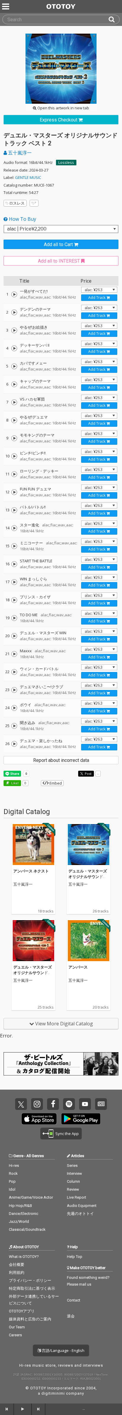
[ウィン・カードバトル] (14, 672)
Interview (74, 1173)
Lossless (66, 162)
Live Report (76, 1197)
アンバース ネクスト (31, 871)
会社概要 (16, 1264)
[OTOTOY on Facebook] (53, 1104)
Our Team (17, 1327)
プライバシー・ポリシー (30, 1280)
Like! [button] (14, 783)
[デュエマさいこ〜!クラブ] (14, 690)
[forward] (39, 1409)
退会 (71, 1316)
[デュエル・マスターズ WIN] (14, 636)
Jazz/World (19, 1221)
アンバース (78, 967)
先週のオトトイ (80, 1213)
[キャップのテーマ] (14, 384)
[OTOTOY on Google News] (101, 1104)
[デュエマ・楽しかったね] (14, 744)
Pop (12, 1181)
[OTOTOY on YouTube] (85, 1104)
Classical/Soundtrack (27, 1229)
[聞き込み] (14, 726)
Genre (18, 1156)
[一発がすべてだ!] (14, 294)
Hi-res (14, 1165)
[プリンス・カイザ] (14, 600)
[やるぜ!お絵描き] (14, 330)
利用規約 (16, 1272)
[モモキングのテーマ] (14, 438)
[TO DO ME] (14, 618)
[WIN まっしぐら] (14, 582)
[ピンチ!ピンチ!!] (14, 456)
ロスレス (17, 203)
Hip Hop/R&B (20, 1205)
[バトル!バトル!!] (14, 510)
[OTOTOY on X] (21, 1104)
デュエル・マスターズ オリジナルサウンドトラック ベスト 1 (32, 972)
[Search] (114, 19)
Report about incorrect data (61, 760)
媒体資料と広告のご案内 (30, 1319)
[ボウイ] (14, 708)
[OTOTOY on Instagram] (37, 1104)
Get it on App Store (39, 1119)
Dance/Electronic (23, 1213)
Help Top (74, 1256)
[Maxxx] (14, 654)
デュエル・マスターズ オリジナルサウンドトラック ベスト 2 (87, 876)
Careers (15, 1335)
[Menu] (6, 6)
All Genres (35, 1156)
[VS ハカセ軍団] (14, 402)
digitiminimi (53, 1393)
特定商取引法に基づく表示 (32, 1288)
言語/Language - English (62, 1350)
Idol (12, 1189)
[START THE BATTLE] (14, 564)
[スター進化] (14, 528)
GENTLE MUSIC (28, 177)
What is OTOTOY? (24, 1256)
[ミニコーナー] (14, 546)
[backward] (7, 1409)
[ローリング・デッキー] (14, 474)
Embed (55, 783)
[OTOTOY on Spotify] (69, 1104)
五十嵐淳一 (19, 152)
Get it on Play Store (81, 1119)
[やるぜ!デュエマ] (14, 420)
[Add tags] (34, 203)
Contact (73, 1300)
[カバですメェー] (14, 366)
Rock (13, 1173)
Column (73, 1181)
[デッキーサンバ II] (14, 348)
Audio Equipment (82, 1205)
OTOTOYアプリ (22, 1311)
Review (73, 1189)
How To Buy (22, 219)
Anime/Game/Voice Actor (31, 1197)
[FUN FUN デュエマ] (14, 492)
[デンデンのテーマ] (14, 312)
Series (72, 1165)
